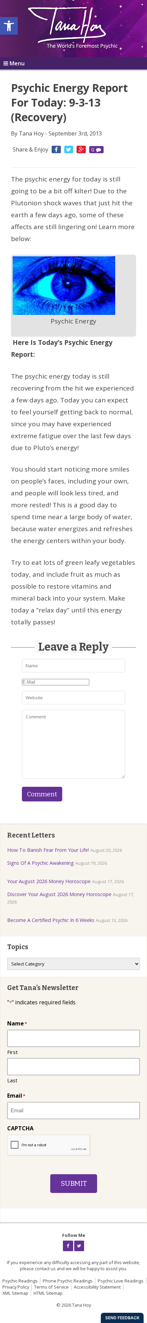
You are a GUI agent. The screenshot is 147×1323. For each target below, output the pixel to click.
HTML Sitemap (48, 1293)
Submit (74, 1183)
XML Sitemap (15, 1293)
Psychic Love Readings (121, 1281)
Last (12, 1080)
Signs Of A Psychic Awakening (40, 863)
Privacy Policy (15, 1287)
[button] (9, 26)
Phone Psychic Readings (68, 1281)
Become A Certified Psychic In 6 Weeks (50, 920)
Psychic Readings (20, 1281)
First (12, 1052)
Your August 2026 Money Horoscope (49, 881)
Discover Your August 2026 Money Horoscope (59, 894)
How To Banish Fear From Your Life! (48, 850)
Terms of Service (51, 1287)
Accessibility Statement (97, 1287)
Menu (17, 63)
